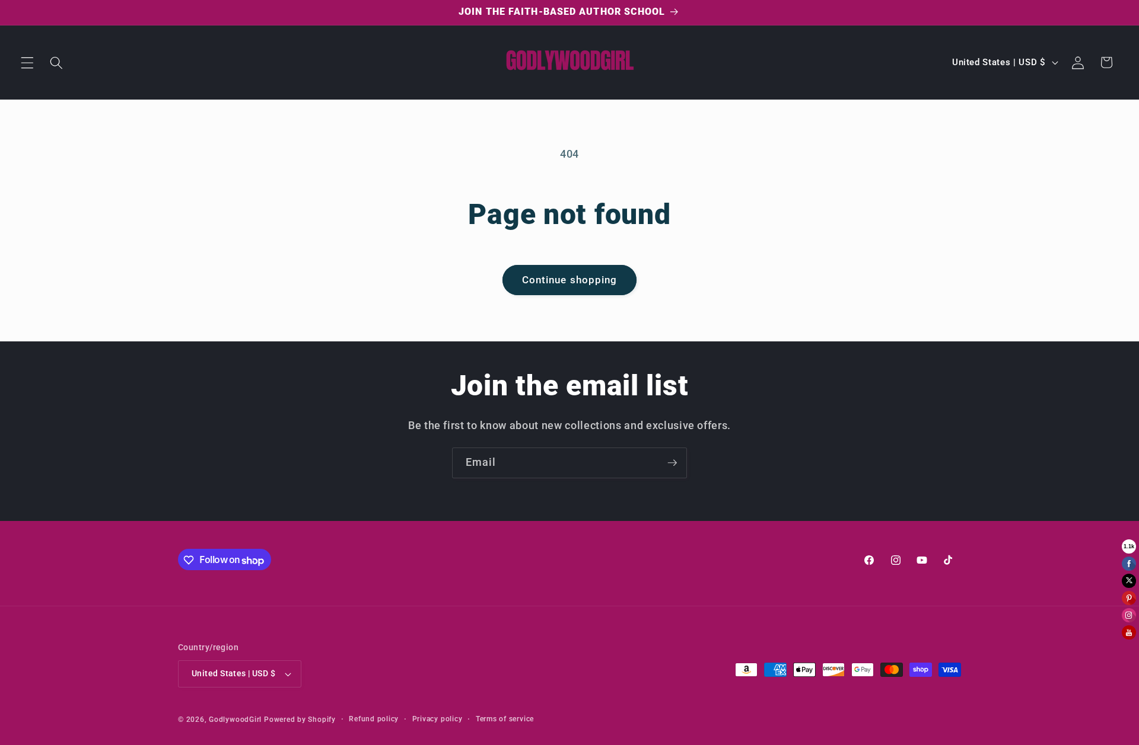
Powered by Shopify (300, 719)
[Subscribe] (672, 462)
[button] (27, 62)
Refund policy (374, 719)
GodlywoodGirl (235, 719)
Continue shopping (570, 280)
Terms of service (505, 719)
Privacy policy (437, 719)
